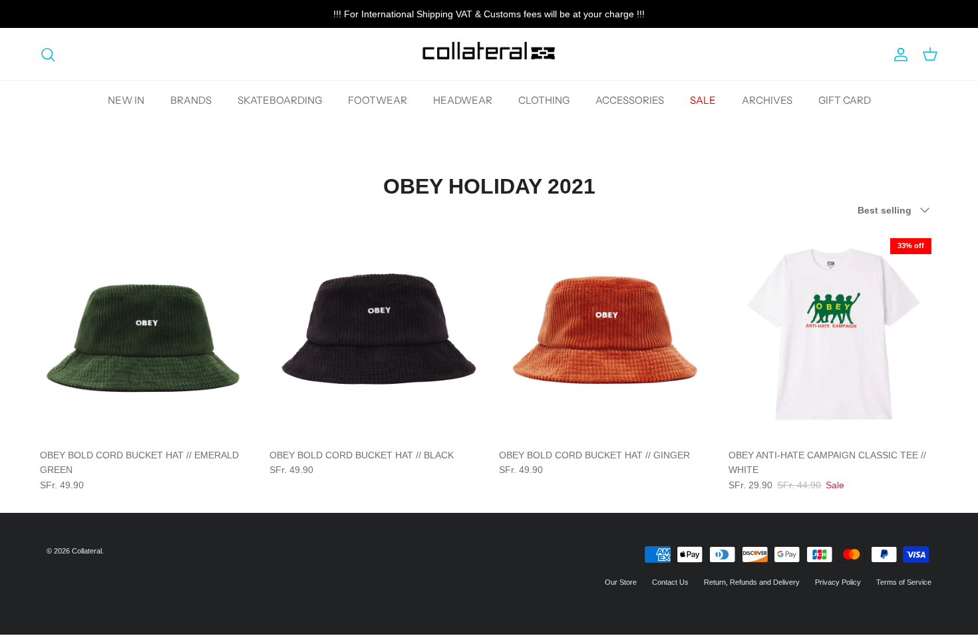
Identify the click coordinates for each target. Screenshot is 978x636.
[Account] (898, 55)
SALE (703, 100)
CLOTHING (544, 100)
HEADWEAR (462, 100)
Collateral (87, 551)
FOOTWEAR (377, 100)
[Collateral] (489, 54)
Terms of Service (903, 582)
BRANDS (191, 100)
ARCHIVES (767, 100)
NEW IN (126, 100)
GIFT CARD (844, 100)
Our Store (621, 582)
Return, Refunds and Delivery (752, 582)
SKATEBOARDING (280, 100)
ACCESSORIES (629, 100)
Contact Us (670, 582)
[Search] (48, 55)
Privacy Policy (838, 582)
